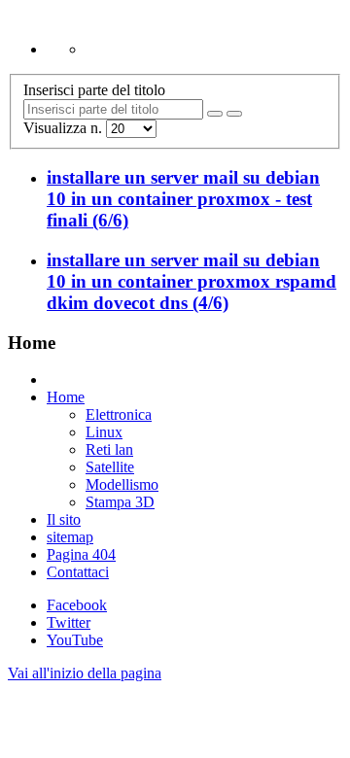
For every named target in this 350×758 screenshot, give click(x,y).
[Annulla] (234, 114)
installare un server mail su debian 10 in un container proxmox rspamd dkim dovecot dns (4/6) (191, 281)
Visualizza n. (64, 128)
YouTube (75, 640)
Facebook (77, 605)
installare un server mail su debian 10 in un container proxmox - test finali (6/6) (183, 198)
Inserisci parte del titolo (96, 90)
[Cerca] (215, 114)
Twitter (68, 622)
